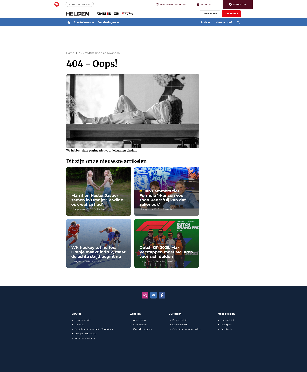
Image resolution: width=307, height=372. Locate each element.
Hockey (98, 261)
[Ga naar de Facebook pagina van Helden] (162, 295)
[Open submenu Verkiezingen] (118, 22)
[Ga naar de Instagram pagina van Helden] (145, 295)
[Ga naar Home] (69, 22)
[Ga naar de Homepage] (77, 14)
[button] (238, 4)
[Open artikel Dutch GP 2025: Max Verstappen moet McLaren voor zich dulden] (166, 243)
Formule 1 (167, 209)
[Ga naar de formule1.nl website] (104, 13)
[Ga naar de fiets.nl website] (116, 13)
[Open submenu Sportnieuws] (93, 22)
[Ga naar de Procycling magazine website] (127, 13)
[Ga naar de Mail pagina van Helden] (153, 295)
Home (70, 52)
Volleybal (99, 209)
